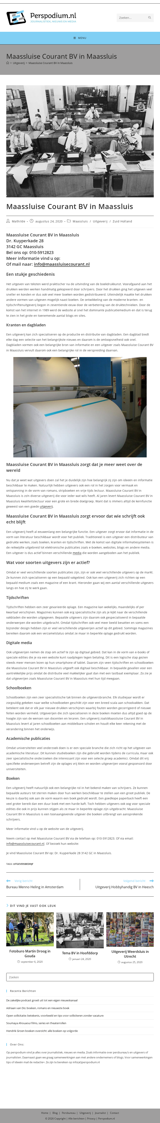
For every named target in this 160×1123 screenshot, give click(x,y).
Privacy (91, 1118)
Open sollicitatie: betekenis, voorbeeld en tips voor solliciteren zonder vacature (55, 1015)
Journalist (100, 1113)
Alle (70, 1118)
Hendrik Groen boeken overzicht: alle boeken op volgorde (42, 1031)
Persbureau (68, 1113)
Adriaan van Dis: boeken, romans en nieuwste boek (37, 1008)
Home (44, 1113)
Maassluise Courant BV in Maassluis (50, 63)
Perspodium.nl (106, 1118)
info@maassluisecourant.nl (62, 264)
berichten (78, 1118)
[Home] (7, 63)
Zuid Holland (122, 221)
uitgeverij (46, 506)
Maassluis (80, 221)
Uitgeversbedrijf (23, 863)
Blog (55, 1113)
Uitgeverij (100, 221)
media (77, 553)
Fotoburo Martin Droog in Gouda (29, 953)
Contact (114, 1113)
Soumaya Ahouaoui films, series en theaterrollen (36, 1023)
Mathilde (18, 221)
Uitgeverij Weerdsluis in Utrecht (130, 953)
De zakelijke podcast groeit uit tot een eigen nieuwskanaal (42, 1000)
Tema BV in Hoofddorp (80, 953)
